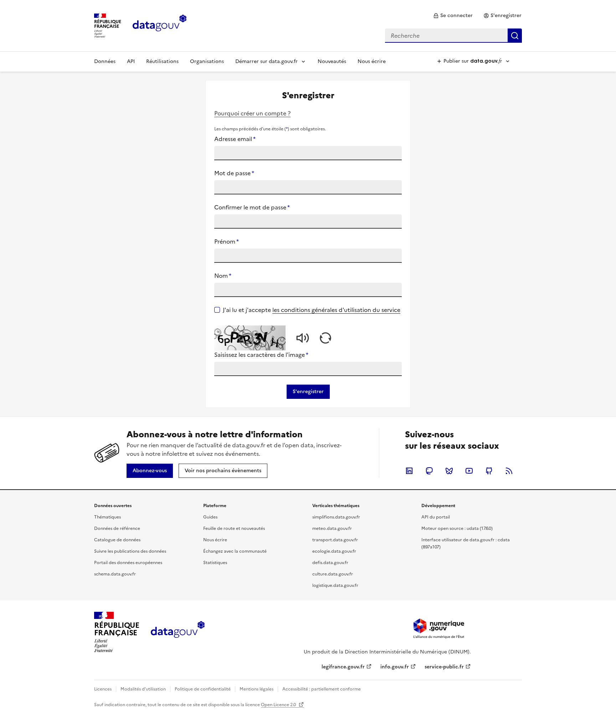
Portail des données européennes (128, 562)
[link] (453, 16)
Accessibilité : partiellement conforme (321, 689)
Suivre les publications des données (130, 551)
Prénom (226, 241)
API (131, 61)
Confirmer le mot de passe (252, 207)
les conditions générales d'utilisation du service (336, 310)
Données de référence (117, 528)
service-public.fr (444, 667)
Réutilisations (162, 61)
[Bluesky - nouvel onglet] (449, 471)
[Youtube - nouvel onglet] (469, 471)
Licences (103, 689)
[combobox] (453, 35)
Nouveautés (332, 61)
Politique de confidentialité (203, 689)
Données (104, 61)
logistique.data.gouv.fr (335, 585)
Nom (222, 275)
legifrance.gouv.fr (343, 667)
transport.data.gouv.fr (335, 540)
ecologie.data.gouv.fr (334, 551)
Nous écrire (372, 61)
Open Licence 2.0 (279, 705)
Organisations (207, 61)
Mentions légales (256, 689)
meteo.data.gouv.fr (332, 528)
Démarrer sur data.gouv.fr (266, 61)
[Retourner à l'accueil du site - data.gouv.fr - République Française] (178, 632)
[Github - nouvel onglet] (489, 471)
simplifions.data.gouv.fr (336, 517)
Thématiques (107, 517)
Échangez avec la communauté (235, 551)
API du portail (435, 517)
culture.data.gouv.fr (332, 574)
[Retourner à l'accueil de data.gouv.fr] (159, 25)
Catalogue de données (117, 540)
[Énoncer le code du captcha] (302, 338)
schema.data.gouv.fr (115, 574)
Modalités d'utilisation (143, 689)
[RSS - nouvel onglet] (509, 471)
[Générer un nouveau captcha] (325, 338)
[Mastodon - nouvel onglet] (429, 471)
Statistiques (215, 562)
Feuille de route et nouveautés (234, 528)
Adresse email (235, 139)
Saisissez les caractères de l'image (261, 354)
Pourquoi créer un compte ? (252, 113)
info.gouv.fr (394, 667)
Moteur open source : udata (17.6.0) (457, 528)
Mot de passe (234, 173)
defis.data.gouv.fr (330, 562)
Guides (210, 517)
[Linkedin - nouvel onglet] (409, 471)
